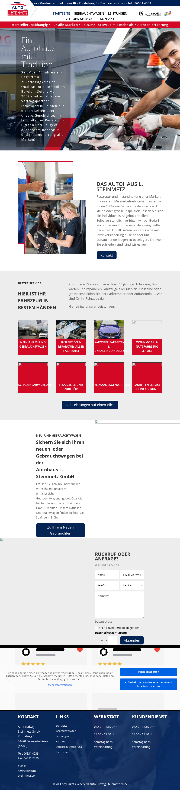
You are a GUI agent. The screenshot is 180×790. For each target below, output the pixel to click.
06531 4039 (142, 3)
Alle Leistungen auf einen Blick (90, 404)
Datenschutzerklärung (111, 633)
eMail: (22, 766)
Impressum (62, 752)
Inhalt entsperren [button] (148, 671)
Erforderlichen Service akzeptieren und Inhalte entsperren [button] (148, 684)
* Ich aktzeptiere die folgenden (117, 630)
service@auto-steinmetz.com (52, 3)
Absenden (132, 640)
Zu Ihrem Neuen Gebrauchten (60, 530)
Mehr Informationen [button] (60, 685)
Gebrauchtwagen (89, 14)
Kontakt (107, 19)
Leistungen (117, 14)
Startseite (61, 14)
